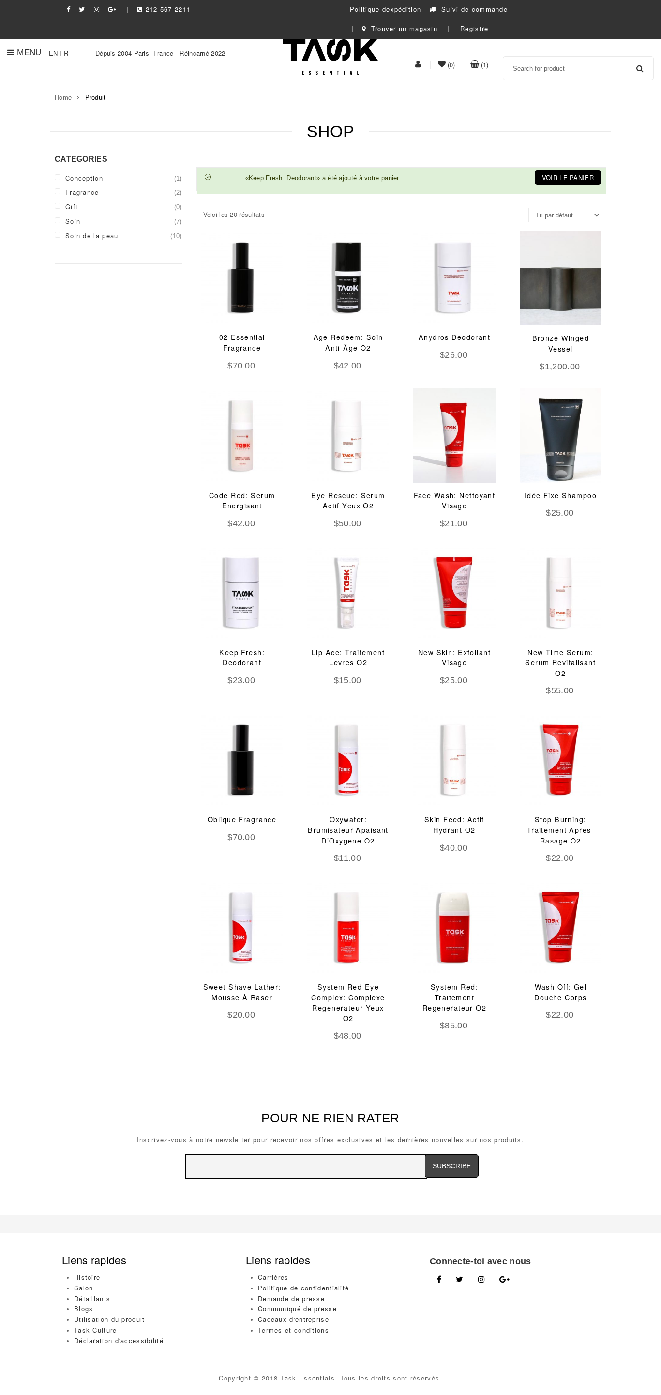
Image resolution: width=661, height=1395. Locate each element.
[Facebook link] (439, 1279)
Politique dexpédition (385, 9)
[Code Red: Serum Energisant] (242, 435)
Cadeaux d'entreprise (293, 1319)
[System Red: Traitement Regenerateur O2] (454, 927)
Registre (474, 28)
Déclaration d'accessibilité (119, 1340)
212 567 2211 (168, 9)
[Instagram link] (481, 1279)
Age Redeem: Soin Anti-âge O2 (348, 342)
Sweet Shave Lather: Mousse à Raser (242, 992)
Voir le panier (568, 177)
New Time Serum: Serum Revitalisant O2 (560, 662)
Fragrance (82, 192)
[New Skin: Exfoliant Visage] (454, 592)
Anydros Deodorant (454, 337)
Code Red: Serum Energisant (242, 501)
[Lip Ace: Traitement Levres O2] (348, 592)
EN (53, 53)
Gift (71, 206)
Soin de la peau (92, 235)
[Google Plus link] (504, 1279)
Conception (84, 178)
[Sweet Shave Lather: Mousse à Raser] (242, 927)
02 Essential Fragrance (242, 342)
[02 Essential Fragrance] (242, 277)
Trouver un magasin (402, 28)
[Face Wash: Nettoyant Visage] (454, 435)
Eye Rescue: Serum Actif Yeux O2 (348, 501)
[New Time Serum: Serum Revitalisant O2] (560, 592)
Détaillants (92, 1298)
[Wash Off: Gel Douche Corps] (560, 927)
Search (640, 68)
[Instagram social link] (97, 9)
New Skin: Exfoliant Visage (454, 657)
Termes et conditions (293, 1329)
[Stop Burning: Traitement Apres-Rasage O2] (560, 760)
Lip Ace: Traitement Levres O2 (348, 657)
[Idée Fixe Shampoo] (560, 435)
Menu (29, 52)
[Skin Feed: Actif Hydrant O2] (454, 760)
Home (63, 97)
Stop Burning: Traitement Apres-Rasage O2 (560, 829)
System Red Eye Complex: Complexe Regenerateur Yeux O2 (348, 1002)
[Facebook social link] (69, 9)
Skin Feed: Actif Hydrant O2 (454, 824)
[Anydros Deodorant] (454, 277)
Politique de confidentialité (303, 1287)
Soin (72, 221)
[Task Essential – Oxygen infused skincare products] (330, 55)
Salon (83, 1287)
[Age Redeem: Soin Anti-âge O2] (348, 277)
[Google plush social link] (112, 9)
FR (64, 53)
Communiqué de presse (297, 1308)
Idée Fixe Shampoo (561, 495)
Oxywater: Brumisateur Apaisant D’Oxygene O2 (348, 829)
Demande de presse (291, 1298)
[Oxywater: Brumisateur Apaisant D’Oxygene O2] (348, 760)
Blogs (83, 1308)
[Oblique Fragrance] (242, 760)
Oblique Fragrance (242, 819)
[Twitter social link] (82, 9)
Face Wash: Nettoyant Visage (455, 501)
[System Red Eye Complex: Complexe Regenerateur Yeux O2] (348, 927)
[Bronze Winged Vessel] (560, 278)
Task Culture (95, 1329)
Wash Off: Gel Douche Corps (560, 992)
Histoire (87, 1277)
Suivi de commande (473, 9)
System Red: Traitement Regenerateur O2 (454, 997)
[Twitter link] (459, 1279)
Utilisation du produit (109, 1319)
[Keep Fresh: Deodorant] (242, 592)
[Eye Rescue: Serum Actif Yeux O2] (348, 435)
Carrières (273, 1277)
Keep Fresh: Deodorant (242, 657)
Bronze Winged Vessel (560, 343)
